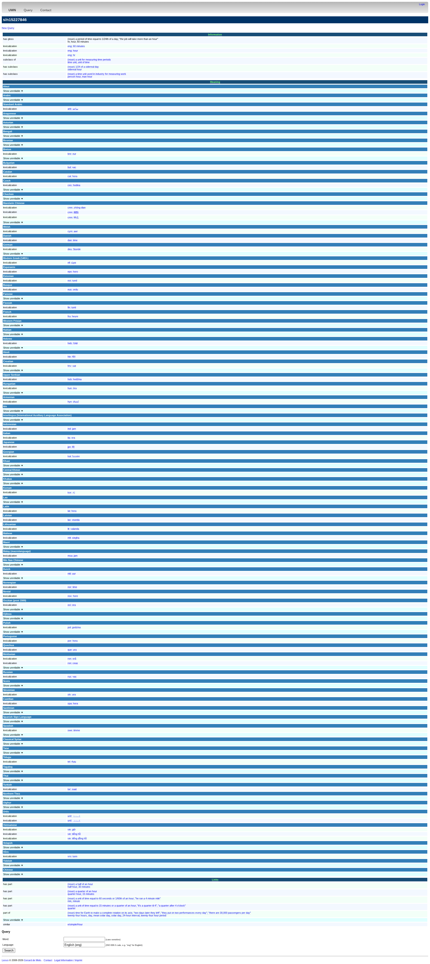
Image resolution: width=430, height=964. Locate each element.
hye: (73, 401)
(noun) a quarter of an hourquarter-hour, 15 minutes (82, 892)
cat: (72, 176)
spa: (73, 703)
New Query (8, 28)
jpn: (71, 447)
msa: (72, 555)
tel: (72, 761)
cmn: (77, 207)
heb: (73, 343)
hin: (71, 356)
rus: (72, 676)
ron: (72, 658)
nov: (73, 596)
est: (72, 280)
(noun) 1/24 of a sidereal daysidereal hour (83, 68)
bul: (72, 167)
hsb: (75, 379)
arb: (73, 108)
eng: (76, 46)
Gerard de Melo (32, 960)
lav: (74, 519)
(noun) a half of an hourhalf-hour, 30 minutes (80, 885)
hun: (72, 388)
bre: (72, 153)
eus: (73, 289)
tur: (72, 789)
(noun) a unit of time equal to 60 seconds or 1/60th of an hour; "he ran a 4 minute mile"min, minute (114, 899)
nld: (72, 573)
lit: (73, 528)
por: (72, 640)
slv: (72, 694)
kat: (74, 456)
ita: (71, 437)
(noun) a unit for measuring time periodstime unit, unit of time (89, 61)
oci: (72, 605)
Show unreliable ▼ (13, 91)
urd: (74, 816)
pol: (74, 627)
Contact (45, 10)
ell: (72, 262)
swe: (74, 730)
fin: (72, 307)
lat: (72, 511)
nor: (72, 587)
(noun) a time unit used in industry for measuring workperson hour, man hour (97, 75)
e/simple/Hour (75, 924)
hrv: (72, 365)
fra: (73, 316)
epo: (73, 271)
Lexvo (5, 960)
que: (72, 649)
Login (422, 4)
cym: (73, 231)
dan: (72, 240)
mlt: (73, 537)
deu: (74, 249)
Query (28, 10)
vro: (72, 856)
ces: (74, 185)
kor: (71, 492)
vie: (71, 829)
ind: (72, 428)
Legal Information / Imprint (68, 960)
